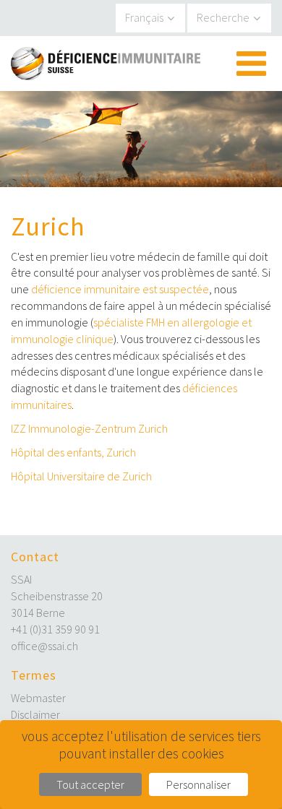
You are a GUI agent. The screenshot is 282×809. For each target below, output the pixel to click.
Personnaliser (198, 784)
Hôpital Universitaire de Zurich (81, 476)
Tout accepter (90, 784)
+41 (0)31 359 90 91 (55, 629)
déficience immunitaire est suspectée (120, 289)
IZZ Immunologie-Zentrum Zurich (89, 428)
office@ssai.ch (44, 646)
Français (144, 17)
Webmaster (38, 698)
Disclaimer (35, 714)
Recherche (223, 17)
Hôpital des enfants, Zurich (73, 452)
